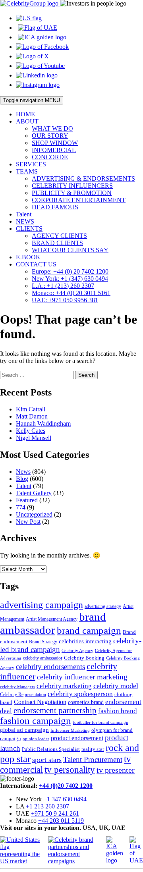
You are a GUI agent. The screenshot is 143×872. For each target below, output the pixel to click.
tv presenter (116, 770)
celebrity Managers (17, 687)
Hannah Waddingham (43, 423)
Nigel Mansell (33, 437)
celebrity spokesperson (80, 694)
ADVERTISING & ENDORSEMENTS (83, 178)
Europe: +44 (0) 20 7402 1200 (70, 271)
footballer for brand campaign (100, 722)
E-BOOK (28, 257)
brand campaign (89, 630)
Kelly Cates (30, 430)
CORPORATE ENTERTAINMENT (79, 200)
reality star (92, 749)
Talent (23, 214)
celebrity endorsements (50, 666)
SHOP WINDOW (55, 142)
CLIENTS (29, 228)
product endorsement (77, 738)
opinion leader (36, 738)
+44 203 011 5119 (61, 820)
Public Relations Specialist (51, 749)
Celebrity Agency (77, 650)
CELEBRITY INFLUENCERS (72, 185)
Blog (22, 478)
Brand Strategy (43, 641)
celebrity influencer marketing (82, 677)
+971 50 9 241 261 (55, 813)
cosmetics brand (86, 702)
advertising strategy (103, 606)
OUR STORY (50, 135)
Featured (27, 500)
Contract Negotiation (40, 701)
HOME (25, 114)
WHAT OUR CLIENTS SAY (70, 250)
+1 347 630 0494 (65, 799)
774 (20, 507)
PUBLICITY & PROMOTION (72, 192)
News (23, 471)
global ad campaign (24, 730)
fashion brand (117, 711)
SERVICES (31, 164)
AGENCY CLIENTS (59, 235)
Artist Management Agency (51, 619)
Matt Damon (32, 416)
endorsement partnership (55, 710)
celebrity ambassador (42, 658)
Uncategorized (34, 514)
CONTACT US (36, 264)
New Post (28, 521)
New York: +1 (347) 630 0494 (70, 278)
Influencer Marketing (70, 730)
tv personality (69, 770)
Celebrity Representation (23, 694)
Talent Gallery (34, 493)
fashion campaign (35, 720)
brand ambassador (53, 623)
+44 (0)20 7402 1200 (66, 785)
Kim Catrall (30, 409)
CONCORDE (50, 157)
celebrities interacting (85, 641)
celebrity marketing (64, 686)
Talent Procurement (92, 759)
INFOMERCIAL (54, 150)
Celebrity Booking (84, 658)
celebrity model (115, 686)
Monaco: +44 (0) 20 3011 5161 (71, 292)
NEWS (25, 221)
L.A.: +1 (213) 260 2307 (63, 285)
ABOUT (27, 121)
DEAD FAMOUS (55, 207)
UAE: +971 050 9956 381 (65, 300)
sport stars (47, 760)
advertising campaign (41, 605)
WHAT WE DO (52, 128)
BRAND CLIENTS (57, 242)
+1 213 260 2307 (47, 806)
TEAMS (27, 171)
